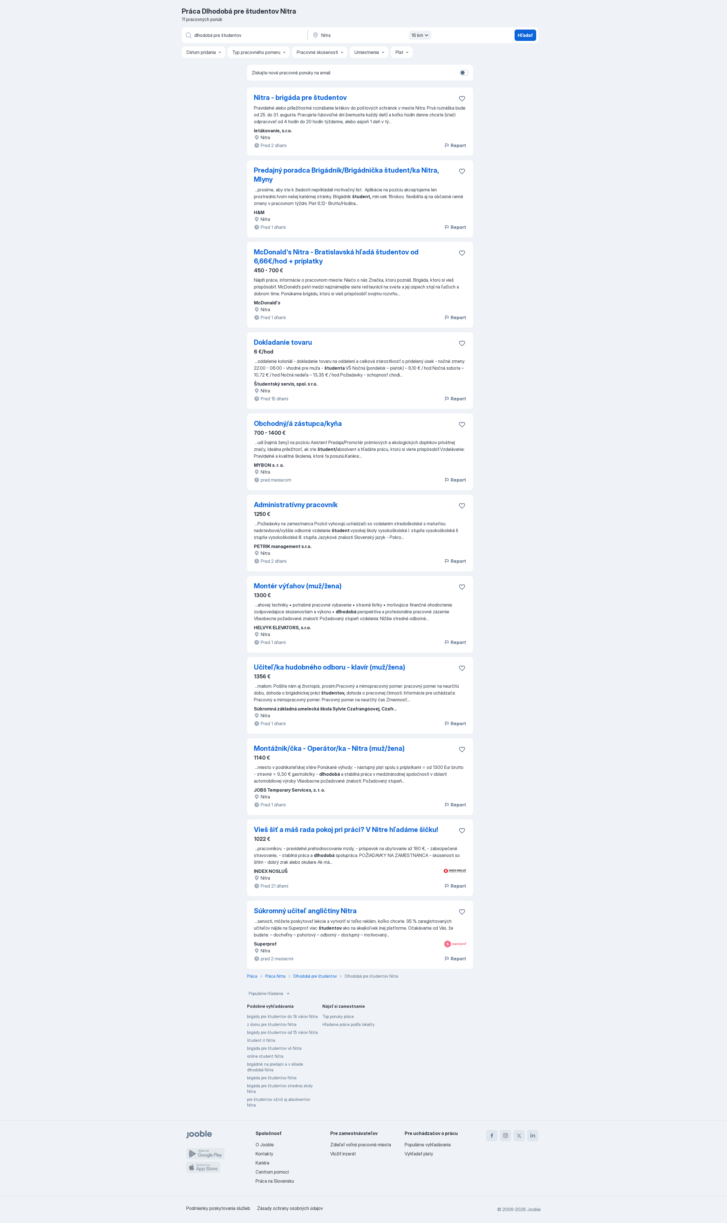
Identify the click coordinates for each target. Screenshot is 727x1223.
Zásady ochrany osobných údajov (290, 1208)
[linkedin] (532, 1135)
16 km (417, 35)
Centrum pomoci (272, 1172)
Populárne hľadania (266, 993)
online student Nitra (265, 1056)
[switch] (464, 73)
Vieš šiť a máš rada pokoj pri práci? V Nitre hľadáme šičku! (346, 829)
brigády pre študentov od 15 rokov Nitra (282, 1032)
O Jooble (265, 1144)
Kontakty (264, 1154)
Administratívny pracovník (296, 505)
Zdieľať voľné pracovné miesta (360, 1144)
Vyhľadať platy (419, 1154)
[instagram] (505, 1135)
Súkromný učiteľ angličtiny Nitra (305, 911)
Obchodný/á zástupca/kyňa (298, 423)
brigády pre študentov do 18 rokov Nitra (282, 1016)
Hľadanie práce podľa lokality (348, 1024)
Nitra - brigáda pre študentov (300, 97)
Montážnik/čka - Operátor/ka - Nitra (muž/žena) (329, 748)
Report (458, 145)
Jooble (534, 1209)
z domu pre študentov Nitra (271, 1024)
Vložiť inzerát (343, 1154)
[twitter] (519, 1135)
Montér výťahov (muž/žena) (298, 586)
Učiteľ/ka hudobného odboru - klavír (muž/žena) (329, 667)
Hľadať (525, 35)
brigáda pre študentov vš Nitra (274, 1048)
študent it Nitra (261, 1040)
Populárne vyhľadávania (428, 1144)
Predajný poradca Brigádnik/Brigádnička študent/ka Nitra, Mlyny (346, 174)
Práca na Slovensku (275, 1181)
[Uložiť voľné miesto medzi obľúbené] (462, 98)
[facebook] (492, 1135)
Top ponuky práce (338, 1016)
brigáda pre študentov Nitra (271, 1077)
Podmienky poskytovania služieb (218, 1208)
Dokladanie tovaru (283, 342)
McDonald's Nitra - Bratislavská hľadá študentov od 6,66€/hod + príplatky (336, 256)
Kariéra (262, 1163)
